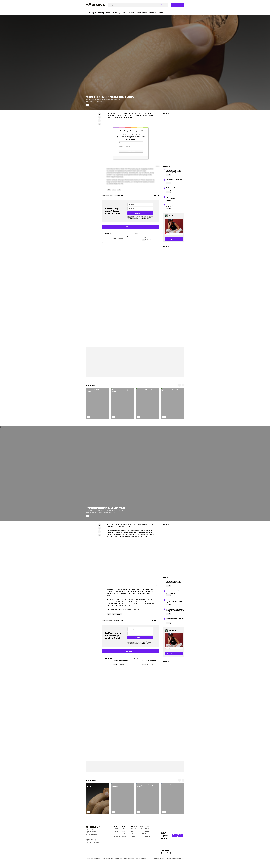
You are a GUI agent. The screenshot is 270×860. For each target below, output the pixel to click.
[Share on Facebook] (99, 114)
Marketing (169, 174)
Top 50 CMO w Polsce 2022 (128, 858)
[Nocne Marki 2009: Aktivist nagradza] (97, 403)
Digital (115, 826)
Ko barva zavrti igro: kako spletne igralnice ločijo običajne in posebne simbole (175, 610)
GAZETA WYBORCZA (117, 614)
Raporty (147, 831)
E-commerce (117, 828)
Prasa (87, 104)
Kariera (124, 826)
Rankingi (147, 836)
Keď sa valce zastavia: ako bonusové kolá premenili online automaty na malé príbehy (174, 592)
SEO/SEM (116, 831)
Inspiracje (147, 833)
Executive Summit (89, 858)
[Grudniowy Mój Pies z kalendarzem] (147, 403)
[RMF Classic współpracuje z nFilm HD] (145, 237)
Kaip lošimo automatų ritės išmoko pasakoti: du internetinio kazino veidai (175, 601)
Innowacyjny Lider (118, 858)
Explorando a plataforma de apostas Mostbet (173, 197)
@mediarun (172, 216)
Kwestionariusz (125, 833)
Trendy (147, 826)
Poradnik (142, 833)
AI (111, 826)
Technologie (117, 836)
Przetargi (132, 836)
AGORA (109, 189)
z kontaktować (144, 218)
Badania (147, 828)
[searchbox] (134, 5)
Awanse (124, 828)
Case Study (133, 828)
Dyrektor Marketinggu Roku (107, 858)
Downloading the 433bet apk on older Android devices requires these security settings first (174, 171)
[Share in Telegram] (99, 120)
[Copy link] (99, 124)
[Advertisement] (174, 139)
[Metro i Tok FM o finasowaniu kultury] (145, 661)
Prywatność (144, 217)
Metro (114, 189)
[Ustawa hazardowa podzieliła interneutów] (116, 661)
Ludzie (123, 831)
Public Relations (134, 833)
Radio (143, 239)
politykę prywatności (136, 157)
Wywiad (124, 836)
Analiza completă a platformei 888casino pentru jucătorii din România (173, 189)
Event (131, 831)
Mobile (115, 833)
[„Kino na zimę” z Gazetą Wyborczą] (172, 403)
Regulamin (132, 218)
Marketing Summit (97, 858)
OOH (141, 828)
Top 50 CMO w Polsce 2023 (141, 858)
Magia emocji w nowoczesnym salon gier (174, 206)
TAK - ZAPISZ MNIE (131, 151)
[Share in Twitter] (99, 117)
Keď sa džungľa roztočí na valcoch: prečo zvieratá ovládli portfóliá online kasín (175, 620)
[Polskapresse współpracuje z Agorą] (122, 403)
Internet (115, 664)
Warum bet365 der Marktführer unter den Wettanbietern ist (174, 180)
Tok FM (118, 189)
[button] (86, 12)
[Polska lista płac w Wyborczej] (116, 237)
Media (141, 826)
